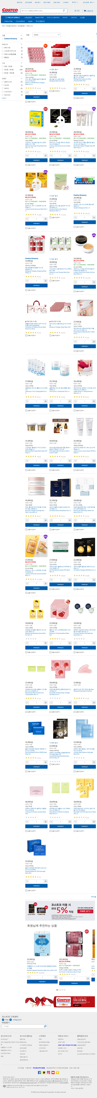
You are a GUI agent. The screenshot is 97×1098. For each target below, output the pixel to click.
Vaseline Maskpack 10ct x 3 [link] (82, 208)
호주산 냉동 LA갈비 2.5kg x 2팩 (70, 970)
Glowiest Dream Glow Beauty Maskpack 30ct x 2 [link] (58, 210)
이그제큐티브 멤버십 (26, 1045)
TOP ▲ (93, 897)
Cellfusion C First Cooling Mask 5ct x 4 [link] (36, 392)
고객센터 (42, 1036)
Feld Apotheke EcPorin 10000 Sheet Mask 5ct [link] (36, 753)
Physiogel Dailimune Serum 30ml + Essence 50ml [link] (59, 452)
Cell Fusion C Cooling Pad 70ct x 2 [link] (59, 391)
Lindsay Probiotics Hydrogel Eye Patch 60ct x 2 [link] (83, 634)
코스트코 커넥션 (5, 1053)
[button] (65, 11)
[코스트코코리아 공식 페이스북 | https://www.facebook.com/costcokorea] (39, 1073)
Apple (30, 21)
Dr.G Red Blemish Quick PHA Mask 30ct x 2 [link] (59, 571)
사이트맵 (21, 1068)
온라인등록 (23, 1048)
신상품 (82, 17)
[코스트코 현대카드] (60, 920)
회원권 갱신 (23, 1042)
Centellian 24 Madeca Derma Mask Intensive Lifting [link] (35, 328)
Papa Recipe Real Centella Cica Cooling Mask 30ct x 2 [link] (34, 693)
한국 (91, 2)
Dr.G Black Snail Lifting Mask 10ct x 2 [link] (60, 510)
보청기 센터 (61, 1042)
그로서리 (74, 17)
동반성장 (80, 1051)
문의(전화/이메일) (44, 1042)
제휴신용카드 (24, 1057)
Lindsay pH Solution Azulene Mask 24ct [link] (35, 812)
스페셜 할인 (28, 17)
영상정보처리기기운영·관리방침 (57, 1068)
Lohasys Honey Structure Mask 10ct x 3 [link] (36, 210)
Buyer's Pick (40, 17)
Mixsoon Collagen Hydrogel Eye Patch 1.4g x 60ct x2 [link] (34, 511)
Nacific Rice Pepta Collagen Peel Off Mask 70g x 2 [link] (84, 146)
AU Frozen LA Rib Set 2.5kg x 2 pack (70, 972)
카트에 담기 (36, 97)
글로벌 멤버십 (24, 1060)
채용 (2, 1056)
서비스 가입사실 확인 (77, 1088)
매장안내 (60, 1039)
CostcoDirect (20, 21)
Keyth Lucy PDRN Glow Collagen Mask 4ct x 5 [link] (35, 83)
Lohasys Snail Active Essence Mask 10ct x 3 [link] (59, 146)
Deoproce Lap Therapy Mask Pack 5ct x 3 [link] (59, 273)
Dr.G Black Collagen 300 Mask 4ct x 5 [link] (85, 570)
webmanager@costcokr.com (28, 1083)
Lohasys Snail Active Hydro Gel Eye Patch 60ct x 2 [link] (84, 273)
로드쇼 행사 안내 (63, 1051)
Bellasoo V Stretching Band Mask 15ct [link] (59, 634)
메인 (3, 26)
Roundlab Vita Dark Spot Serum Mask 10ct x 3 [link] (85, 812)
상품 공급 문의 (81, 1039)
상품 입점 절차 (81, 1045)
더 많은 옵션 (53, 69)
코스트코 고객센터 (10, 1016)
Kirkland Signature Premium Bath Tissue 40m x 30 (42, 970)
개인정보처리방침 (39, 1068)
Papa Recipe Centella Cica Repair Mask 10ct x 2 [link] (59, 812)
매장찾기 (6, 1022)
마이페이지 (23, 1051)
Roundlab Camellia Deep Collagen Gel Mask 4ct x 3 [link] (59, 693)
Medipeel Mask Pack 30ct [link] (57, 81)
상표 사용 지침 (74, 1068)
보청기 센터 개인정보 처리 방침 (67, 1045)
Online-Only (8, 21)
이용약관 (28, 1068)
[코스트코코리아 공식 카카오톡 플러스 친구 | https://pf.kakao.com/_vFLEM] (44, 1073)
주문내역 (22, 1054)
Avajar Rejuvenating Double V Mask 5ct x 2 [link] (84, 332)
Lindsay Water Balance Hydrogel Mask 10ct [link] (83, 753)
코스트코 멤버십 (26, 1036)
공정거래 (80, 1048)
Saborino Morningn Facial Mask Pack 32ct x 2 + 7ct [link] (36, 146)
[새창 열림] (4, 1087)
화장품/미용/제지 (11, 26)
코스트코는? (4, 1039)
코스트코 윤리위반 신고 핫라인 (86, 1054)
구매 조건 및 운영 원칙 (83, 1042)
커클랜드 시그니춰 (6, 1047)
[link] (36, 65)
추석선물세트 (40, 21)
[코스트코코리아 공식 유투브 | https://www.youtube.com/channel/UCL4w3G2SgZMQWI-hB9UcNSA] (53, 1073)
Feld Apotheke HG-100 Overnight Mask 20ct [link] (35, 872)
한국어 (74, 2)
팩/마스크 (30, 26)
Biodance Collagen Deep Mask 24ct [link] (60, 327)
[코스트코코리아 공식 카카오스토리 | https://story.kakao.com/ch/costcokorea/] (57, 1073)
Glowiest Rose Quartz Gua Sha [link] (83, 691)
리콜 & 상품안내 (43, 1045)
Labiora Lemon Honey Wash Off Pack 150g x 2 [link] (84, 452)
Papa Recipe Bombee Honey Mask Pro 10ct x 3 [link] (35, 634)
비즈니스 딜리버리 (53, 17)
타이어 (65, 17)
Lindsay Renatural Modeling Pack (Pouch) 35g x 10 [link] (59, 757)
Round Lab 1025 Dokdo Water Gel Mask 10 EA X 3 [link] (84, 511)
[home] (10, 10)
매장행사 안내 (62, 1048)
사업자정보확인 (63, 1083)
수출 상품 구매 (43, 1051)
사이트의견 (42, 1048)
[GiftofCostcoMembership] (60, 1006)
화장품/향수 (21, 26)
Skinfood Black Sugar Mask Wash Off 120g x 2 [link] (36, 452)
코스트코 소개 (6, 1036)
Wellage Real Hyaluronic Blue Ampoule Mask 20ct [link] (82, 80)
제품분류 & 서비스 (6, 1050)
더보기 (4, 98)
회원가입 (22, 1039)
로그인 (77, 11)
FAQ (40, 1039)
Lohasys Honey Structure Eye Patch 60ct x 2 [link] (35, 574)
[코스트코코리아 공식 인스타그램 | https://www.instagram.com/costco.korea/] (48, 1073)
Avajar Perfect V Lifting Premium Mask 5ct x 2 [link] (83, 392)
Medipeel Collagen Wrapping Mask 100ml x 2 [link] (35, 272)
